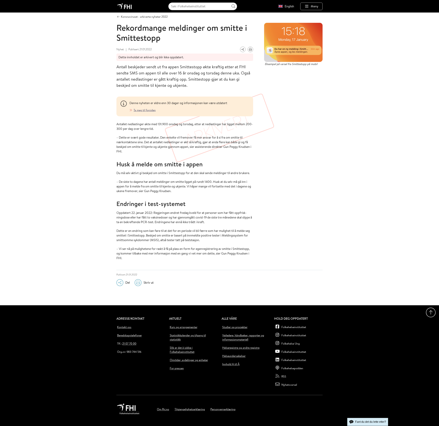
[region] (189, 106)
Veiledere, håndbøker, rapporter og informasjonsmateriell (243, 337)
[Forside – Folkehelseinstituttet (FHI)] (124, 6)
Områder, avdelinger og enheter (189, 360)
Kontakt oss (124, 327)
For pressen (177, 368)
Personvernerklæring (222, 409)
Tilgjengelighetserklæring (190, 409)
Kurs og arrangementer (183, 327)
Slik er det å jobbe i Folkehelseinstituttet (182, 350)
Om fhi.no (163, 409)
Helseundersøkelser (234, 356)
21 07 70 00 (129, 343)
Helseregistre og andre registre (240, 348)
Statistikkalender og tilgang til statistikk (188, 337)
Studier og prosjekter (234, 327)
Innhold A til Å (231, 364)
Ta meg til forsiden (145, 110)
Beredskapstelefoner (129, 335)
